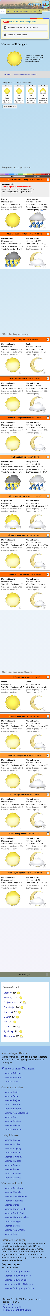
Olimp (26, 1217)
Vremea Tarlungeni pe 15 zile (19, 1288)
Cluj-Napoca (10, 1002)
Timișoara (9, 1036)
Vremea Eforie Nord (15, 1209)
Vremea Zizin (11, 1081)
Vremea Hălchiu (13, 1125)
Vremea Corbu (12, 1204)
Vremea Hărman (13, 1104)
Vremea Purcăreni (14, 1077)
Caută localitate (12, 11)
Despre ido (8, 1304)
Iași (5, 1021)
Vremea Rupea (12, 1169)
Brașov (7, 992)
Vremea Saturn (12, 1225)
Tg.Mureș (8, 1031)
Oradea (7, 1026)
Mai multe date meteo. (18, 35)
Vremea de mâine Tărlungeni (19, 1284)
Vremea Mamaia (13, 1192)
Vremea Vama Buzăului (16, 1113)
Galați (7, 1016)
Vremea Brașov (12, 1140)
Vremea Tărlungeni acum (17, 1271)
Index (3, 11)
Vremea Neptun (12, 1217)
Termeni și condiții (12, 1307)
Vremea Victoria (13, 1173)
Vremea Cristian (13, 1121)
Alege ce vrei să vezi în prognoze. (23, 27)
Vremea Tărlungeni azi (16, 1279)
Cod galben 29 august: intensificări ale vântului (20, 74)
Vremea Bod (11, 1117)
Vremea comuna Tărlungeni (18, 1068)
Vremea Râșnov (12, 1165)
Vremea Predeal (13, 1161)
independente (15, 1260)
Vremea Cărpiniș (13, 1073)
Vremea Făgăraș (13, 1148)
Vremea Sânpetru (13, 1108)
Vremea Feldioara (13, 1129)
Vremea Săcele (12, 1152)
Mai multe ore (10, 106)
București (8, 997)
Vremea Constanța (14, 1188)
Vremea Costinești (14, 1200)
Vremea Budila (12, 1092)
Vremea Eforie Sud (14, 1213)
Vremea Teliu (11, 1096)
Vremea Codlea (12, 1144)
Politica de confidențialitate (17, 1309)
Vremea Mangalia (13, 1221)
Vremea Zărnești (13, 1177)
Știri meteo (24, 11)
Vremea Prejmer (13, 1100)
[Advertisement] (25, 136)
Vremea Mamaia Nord (16, 1196)
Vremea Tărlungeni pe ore (18, 1275)
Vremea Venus (12, 1234)
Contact (33, 11)
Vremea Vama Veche (15, 1230)
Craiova (8, 1012)
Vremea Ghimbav (13, 1156)
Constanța (9, 1007)
